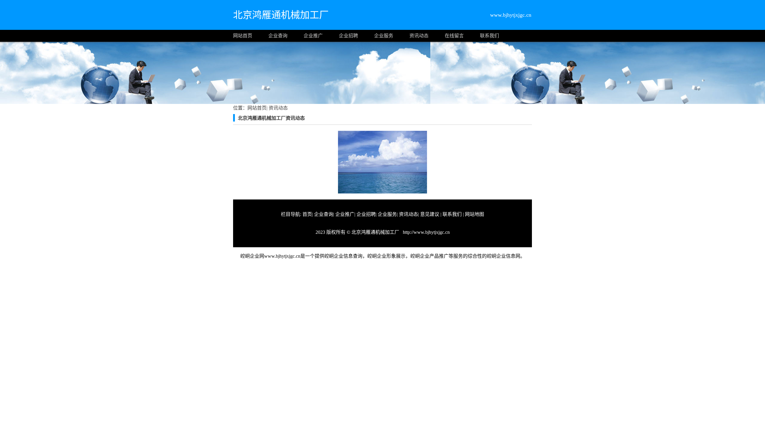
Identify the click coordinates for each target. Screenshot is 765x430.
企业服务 (383, 35)
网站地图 (474, 214)
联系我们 (489, 35)
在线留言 (454, 35)
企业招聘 (348, 35)
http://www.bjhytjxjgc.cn (426, 232)
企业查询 (277, 35)
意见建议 (429, 214)
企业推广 (313, 35)
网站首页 (242, 35)
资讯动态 (419, 35)
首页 (307, 214)
